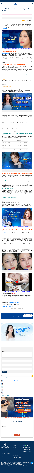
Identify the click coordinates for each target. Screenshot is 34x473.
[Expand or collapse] (31, 18)
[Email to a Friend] (17, 308)
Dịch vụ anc (14, 447)
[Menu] (1, 4)
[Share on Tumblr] (22, 308)
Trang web (3, 367)
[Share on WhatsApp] (12, 308)
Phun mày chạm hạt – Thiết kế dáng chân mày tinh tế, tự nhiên (13, 380)
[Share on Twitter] (15, 308)
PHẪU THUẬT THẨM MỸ (16, 449)
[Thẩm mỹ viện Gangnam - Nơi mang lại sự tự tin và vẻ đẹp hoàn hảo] (17, 4)
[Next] (33, 334)
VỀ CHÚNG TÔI (15, 455)
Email (2, 363)
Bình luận (3, 351)
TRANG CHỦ (15, 445)
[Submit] (32, 376)
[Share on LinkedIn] (20, 308)
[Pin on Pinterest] (18, 308)
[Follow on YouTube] (27, 445)
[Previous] (0, 334)
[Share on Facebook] (14, 308)
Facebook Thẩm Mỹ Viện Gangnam (14, 302)
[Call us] (25, 445)
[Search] (32, 4)
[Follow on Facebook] (24, 445)
